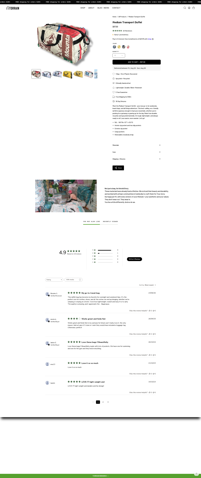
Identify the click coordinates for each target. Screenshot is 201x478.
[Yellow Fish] (119, 47)
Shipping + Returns (119, 159)
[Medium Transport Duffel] (36, 74)
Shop (69, 425)
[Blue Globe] (123, 47)
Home (114, 17)
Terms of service (73, 450)
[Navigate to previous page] (93, 402)
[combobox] (54, 280)
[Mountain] (128, 47)
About (69, 421)
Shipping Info (72, 439)
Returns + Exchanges (75, 443)
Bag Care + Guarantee (75, 436)
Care (114, 152)
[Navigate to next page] (108, 402)
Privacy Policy (72, 454)
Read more (105, 304)
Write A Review (134, 259)
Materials (116, 145)
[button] (100, 476)
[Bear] (114, 47)
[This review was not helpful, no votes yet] (153, 311)
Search (69, 447)
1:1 (68, 429)
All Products (122, 17)
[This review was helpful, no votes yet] (149, 311)
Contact (70, 432)
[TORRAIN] (13, 8)
